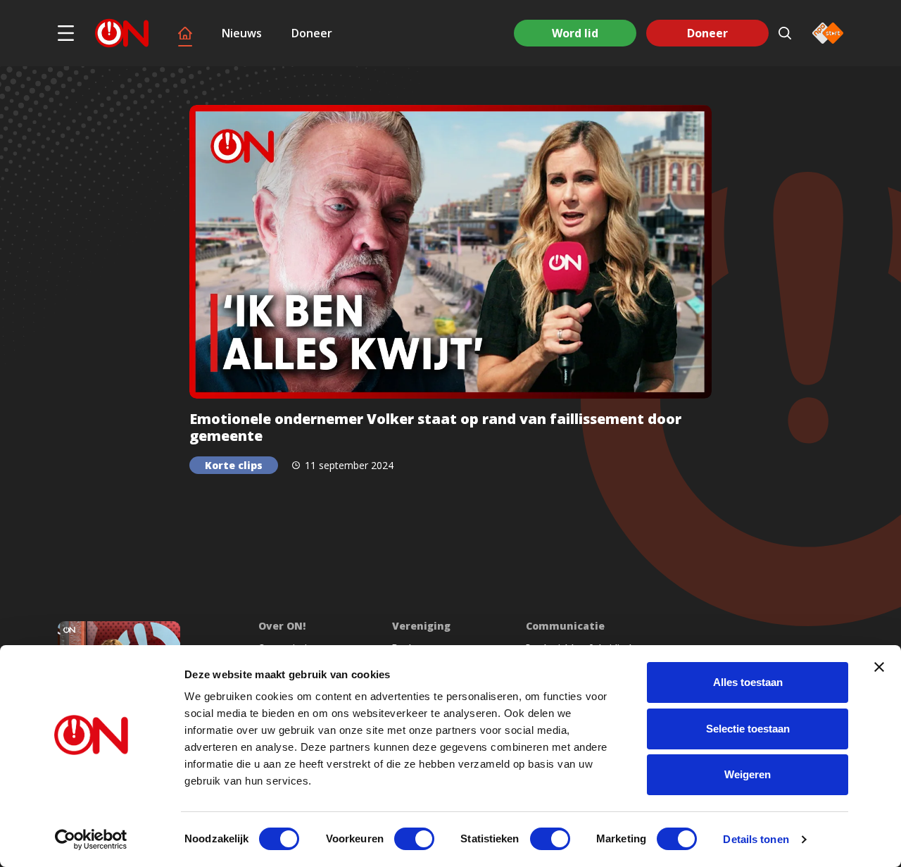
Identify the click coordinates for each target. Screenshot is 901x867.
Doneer (311, 33)
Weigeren (747, 774)
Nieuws (242, 33)
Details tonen (755, 839)
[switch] (414, 839)
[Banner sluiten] (879, 667)
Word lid (575, 33)
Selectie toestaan (748, 729)
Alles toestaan (748, 682)
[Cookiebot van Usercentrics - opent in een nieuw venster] (91, 839)
